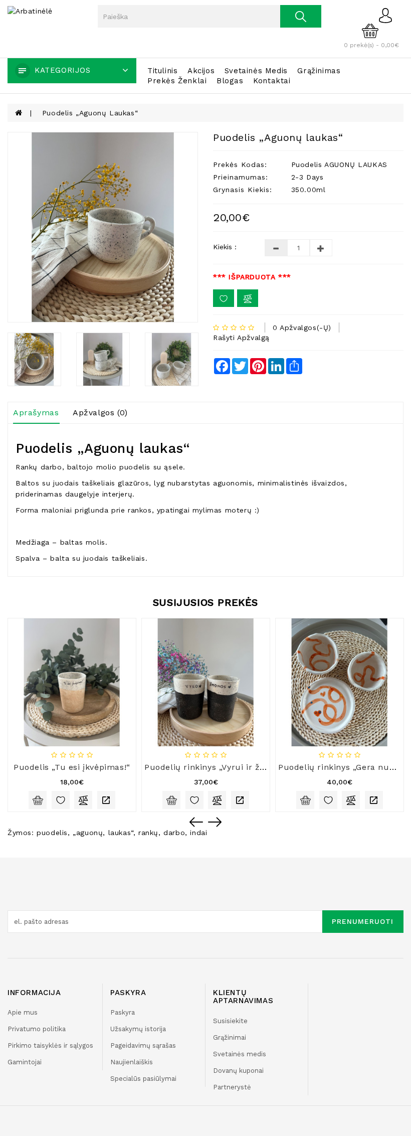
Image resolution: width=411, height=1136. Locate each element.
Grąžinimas (318, 70)
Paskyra (122, 1012)
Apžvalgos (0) (100, 412)
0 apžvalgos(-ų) (302, 327)
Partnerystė (232, 1087)
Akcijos (201, 70)
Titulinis (162, 70)
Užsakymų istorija (138, 1029)
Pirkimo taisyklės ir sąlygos (50, 1045)
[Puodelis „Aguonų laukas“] (103, 227)
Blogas (230, 80)
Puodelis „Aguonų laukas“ (90, 113)
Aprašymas (36, 412)
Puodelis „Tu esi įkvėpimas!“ (72, 767)
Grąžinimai (229, 1037)
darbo (174, 833)
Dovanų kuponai (238, 1070)
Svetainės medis (256, 70)
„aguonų (88, 833)
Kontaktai (271, 80)
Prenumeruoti (362, 921)
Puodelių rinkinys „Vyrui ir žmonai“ (216, 767)
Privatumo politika (37, 1029)
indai (198, 833)
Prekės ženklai (177, 80)
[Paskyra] (388, 15)
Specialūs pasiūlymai (143, 1078)
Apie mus (23, 1012)
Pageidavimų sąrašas (143, 1045)
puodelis (52, 833)
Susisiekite (230, 1021)
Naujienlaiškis (131, 1062)
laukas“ (120, 833)
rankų (148, 833)
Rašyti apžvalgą (241, 338)
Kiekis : (225, 247)
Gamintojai (25, 1062)
